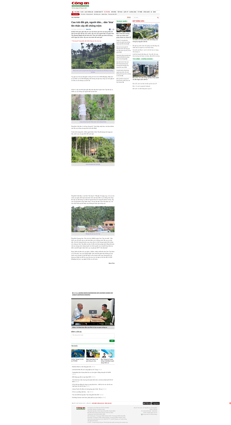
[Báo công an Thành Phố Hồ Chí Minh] (80, 4)
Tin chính (76, 11)
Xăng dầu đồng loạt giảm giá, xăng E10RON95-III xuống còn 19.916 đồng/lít (123, 57)
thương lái (87, 294)
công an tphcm (92, 293)
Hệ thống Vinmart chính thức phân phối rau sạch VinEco (87, 397)
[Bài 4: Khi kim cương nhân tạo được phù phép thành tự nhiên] (123, 27)
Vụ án (81, 11)
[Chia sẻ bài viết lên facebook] (110, 29)
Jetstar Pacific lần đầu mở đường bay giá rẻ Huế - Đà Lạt (87, 389)
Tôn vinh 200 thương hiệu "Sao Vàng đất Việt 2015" (85, 394)
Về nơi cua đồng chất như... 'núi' (80, 392)
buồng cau (102, 293)
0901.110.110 (108, 403)
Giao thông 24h (89, 11)
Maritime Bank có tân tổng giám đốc (81, 366)
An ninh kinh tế (98, 11)
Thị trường (107, 11)
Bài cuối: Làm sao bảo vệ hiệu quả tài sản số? (145, 83)
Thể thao (120, 11)
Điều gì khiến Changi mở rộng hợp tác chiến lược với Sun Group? (123, 80)
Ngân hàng (104, 14)
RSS (129, 17)
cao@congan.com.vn (152, 412)
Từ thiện (140, 11)
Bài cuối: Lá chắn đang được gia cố (142, 88)
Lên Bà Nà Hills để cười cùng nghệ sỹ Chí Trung (85, 369)
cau (98, 293)
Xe (151, 11)
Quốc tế (126, 11)
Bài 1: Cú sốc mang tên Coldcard (141, 86)
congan (86, 293)
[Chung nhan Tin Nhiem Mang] (149, 414)
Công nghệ (146, 11)
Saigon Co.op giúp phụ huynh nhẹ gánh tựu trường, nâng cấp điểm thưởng (123, 42)
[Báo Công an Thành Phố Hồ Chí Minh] (72, 11)
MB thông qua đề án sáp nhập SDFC (81, 377)
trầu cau (108, 293)
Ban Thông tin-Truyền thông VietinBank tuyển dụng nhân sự (107, 361)
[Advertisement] (127, 5)
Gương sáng (132, 11)
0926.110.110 (100, 403)
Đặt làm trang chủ (79, 403)
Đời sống (113, 11)
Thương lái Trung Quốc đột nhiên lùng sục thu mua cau (86, 41)
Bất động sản (97, 14)
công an (81, 293)
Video (154, 11)
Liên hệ (88, 403)
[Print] (113, 29)
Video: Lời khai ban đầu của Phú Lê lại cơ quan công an (89, 327)
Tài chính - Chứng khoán (87, 14)
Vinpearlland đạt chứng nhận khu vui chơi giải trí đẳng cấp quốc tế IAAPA (91, 372)
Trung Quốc (81, 294)
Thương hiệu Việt (112, 14)
